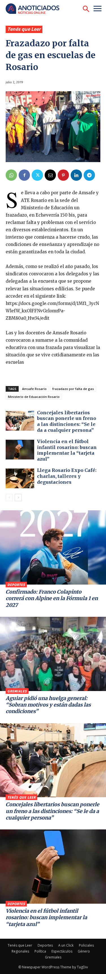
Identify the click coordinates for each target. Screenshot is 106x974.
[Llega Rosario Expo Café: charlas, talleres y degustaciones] (20, 478)
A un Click (65, 945)
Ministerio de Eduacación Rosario (34, 397)
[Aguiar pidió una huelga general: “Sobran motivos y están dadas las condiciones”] (53, 654)
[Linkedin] (76, 175)
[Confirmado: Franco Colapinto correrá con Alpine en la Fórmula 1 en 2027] (53, 547)
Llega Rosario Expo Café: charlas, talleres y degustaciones (66, 476)
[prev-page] (9, 497)
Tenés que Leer (24, 29)
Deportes (16, 585)
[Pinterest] (63, 175)
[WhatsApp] (11, 175)
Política (40, 951)
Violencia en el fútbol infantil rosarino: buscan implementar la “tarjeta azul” (67, 450)
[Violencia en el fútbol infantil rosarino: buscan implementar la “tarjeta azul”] (20, 449)
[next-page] (18, 497)
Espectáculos (61, 951)
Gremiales (17, 691)
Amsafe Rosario (34, 389)
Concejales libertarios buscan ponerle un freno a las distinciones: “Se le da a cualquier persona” (66, 421)
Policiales (86, 945)
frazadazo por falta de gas (73, 389)
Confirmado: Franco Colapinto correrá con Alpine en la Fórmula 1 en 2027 (52, 598)
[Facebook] (24, 175)
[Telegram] (89, 175)
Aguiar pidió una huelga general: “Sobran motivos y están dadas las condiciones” (48, 705)
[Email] (50, 175)
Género (84, 951)
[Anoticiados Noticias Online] (35, 9)
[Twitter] (37, 175)
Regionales (20, 951)
